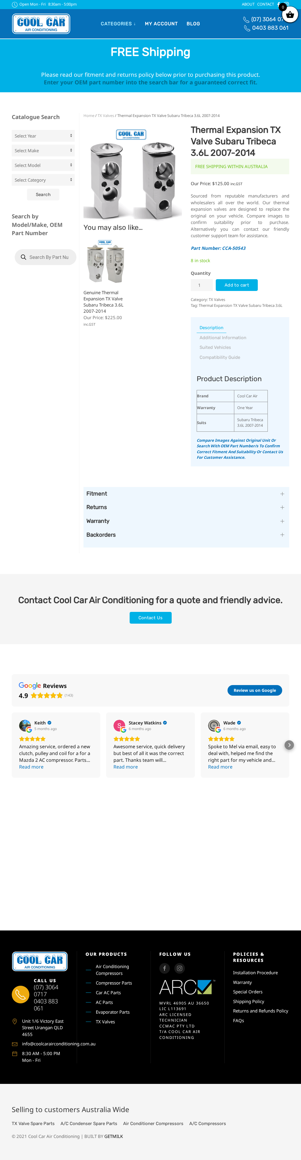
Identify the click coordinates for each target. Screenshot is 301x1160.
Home (88, 115)
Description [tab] (211, 327)
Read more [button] (31, 767)
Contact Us (150, 617)
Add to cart (237, 285)
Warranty (242, 982)
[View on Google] (25, 726)
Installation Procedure (255, 972)
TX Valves (106, 115)
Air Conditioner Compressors (153, 1123)
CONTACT (265, 4)
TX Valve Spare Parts (33, 1123)
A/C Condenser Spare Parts (89, 1123)
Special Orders (247, 992)
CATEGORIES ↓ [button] (118, 23)
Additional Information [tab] (223, 337)
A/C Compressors (207, 1123)
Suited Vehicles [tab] (215, 347)
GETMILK (113, 1136)
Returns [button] (96, 507)
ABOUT (248, 4)
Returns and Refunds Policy (260, 1011)
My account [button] (161, 23)
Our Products (106, 954)
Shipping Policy (248, 1001)
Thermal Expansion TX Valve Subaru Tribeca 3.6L (240, 305)
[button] (11, 745)
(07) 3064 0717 (270, 19)
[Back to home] (41, 24)
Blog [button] (193, 23)
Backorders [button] (101, 534)
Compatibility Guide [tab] (220, 357)
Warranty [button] (97, 521)
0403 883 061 (270, 27)
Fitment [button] (96, 493)
